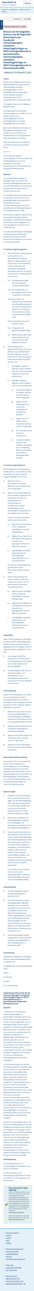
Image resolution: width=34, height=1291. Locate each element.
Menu (29, 3)
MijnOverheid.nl (11, 1276)
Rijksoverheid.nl (11, 1279)
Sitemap (9, 1257)
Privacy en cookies (12, 1251)
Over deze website (12, 1233)
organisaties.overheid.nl (16, 1212)
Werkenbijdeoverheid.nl (14, 1284)
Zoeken (8, 1243)
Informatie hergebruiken (14, 1249)
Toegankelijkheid (12, 1254)
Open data (9, 1265)
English (8, 1238)
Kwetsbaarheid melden (14, 1259)
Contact (8, 1235)
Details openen (1, 24)
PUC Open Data (11, 1270)
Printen (26, 19)
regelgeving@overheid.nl (16, 1219)
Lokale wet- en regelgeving (9, 9)
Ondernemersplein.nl (13, 1281)
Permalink (16, 19)
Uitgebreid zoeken (24, 9)
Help (7, 1240)
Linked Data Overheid (13, 1268)
